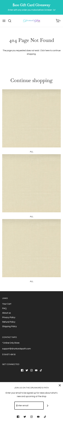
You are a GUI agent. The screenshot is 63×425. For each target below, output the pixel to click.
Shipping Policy (9, 326)
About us (6, 313)
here (47, 50)
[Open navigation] (4, 21)
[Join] (48, 406)
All (31, 152)
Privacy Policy (8, 317)
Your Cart (6, 304)
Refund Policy (8, 322)
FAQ (4, 308)
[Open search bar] (11, 21)
